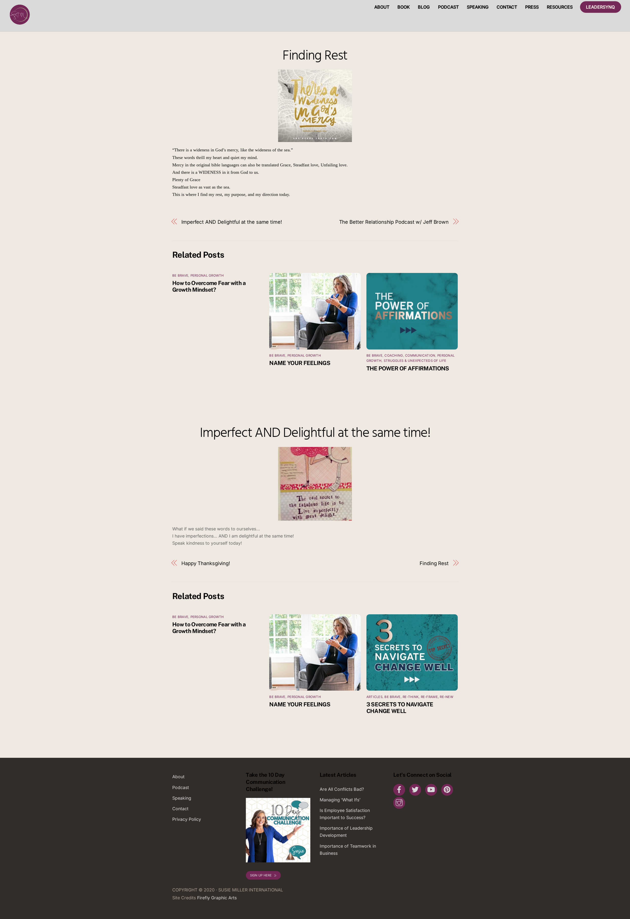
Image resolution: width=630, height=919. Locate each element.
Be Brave (180, 275)
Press (532, 7)
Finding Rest (315, 56)
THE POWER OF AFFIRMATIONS (407, 368)
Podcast (448, 7)
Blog (424, 7)
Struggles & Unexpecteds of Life (415, 361)
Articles (374, 697)
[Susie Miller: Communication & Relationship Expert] (19, 24)
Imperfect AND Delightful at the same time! (231, 222)
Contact (507, 7)
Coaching (393, 355)
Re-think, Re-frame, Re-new (428, 697)
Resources (560, 7)
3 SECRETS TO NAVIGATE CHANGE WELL (399, 707)
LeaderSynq (600, 7)
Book (403, 7)
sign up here (261, 875)
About (381, 7)
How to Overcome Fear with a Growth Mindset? (209, 286)
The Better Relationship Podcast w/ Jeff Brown (394, 222)
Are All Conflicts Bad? (342, 789)
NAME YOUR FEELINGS (299, 363)
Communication (420, 355)
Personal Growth (207, 275)
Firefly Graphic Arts (217, 897)
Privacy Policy (186, 819)
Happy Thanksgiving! (205, 563)
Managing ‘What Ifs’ (340, 799)
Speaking (477, 7)
